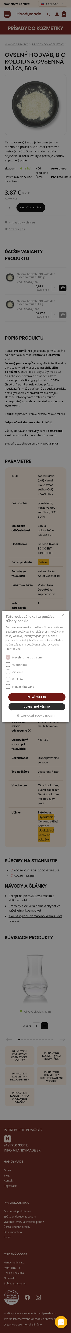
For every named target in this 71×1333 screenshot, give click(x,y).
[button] (36, 715)
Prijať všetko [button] (36, 697)
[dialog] (35, 666)
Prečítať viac (12, 649)
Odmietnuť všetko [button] (36, 706)
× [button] (63, 615)
